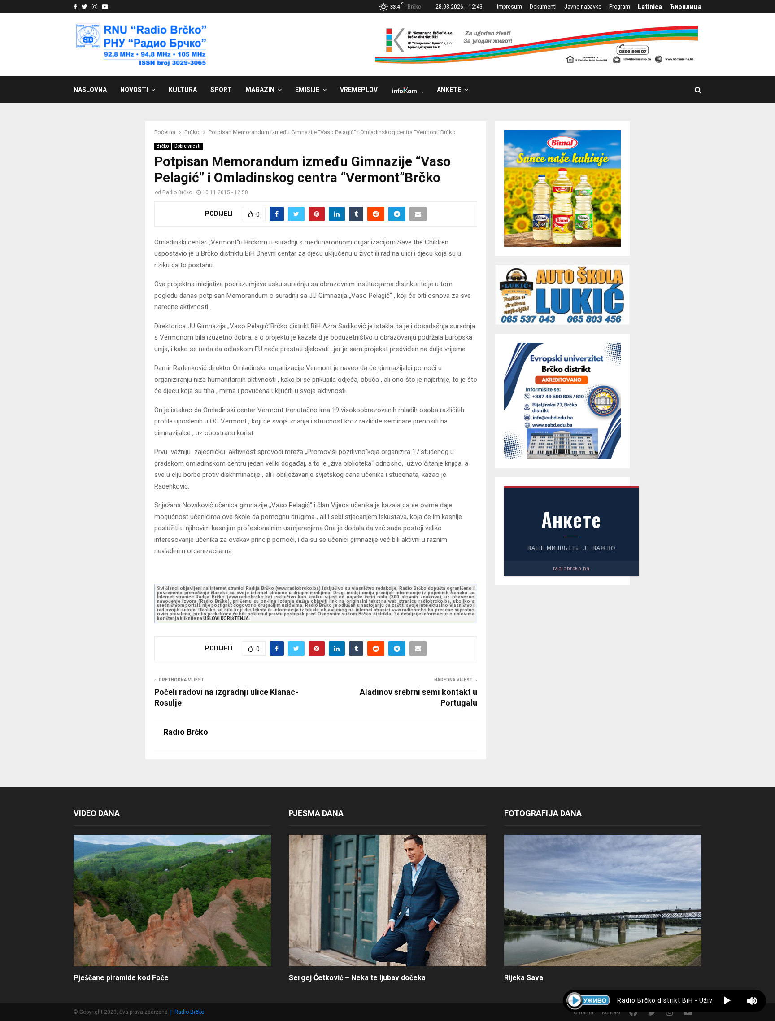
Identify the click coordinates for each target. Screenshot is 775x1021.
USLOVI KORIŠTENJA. (226, 618)
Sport (221, 89)
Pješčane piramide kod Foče (121, 977)
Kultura (183, 89)
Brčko (163, 146)
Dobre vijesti (187, 146)
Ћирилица (685, 6)
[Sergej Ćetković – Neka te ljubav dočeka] (387, 900)
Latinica (650, 6)
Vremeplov (359, 89)
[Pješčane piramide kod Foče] (172, 900)
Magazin (259, 89)
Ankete (449, 89)
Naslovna (90, 89)
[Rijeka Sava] (602, 900)
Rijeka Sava (523, 977)
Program (619, 7)
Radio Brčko (177, 192)
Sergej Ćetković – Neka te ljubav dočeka (357, 977)
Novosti (134, 89)
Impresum (509, 7)
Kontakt (611, 1012)
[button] (727, 1001)
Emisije (307, 89)
